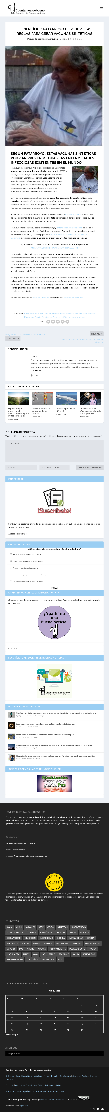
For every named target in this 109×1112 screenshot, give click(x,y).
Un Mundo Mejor (12, 1076)
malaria (78, 314)
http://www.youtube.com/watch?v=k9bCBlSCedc (54, 248)
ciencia (32, 933)
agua (9, 927)
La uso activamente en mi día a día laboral (28, 582)
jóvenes (11, 949)
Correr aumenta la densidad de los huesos (41, 411)
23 (82, 1024)
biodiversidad (79, 927)
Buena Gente (26, 1076)
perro (52, 954)
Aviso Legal (22, 1091)
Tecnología (40, 716)
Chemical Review (73, 214)
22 (68, 1024)
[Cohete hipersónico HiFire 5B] (66, 398)
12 (27, 1017)
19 (27, 1024)
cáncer (72, 933)
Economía (30, 759)
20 (41, 1024)
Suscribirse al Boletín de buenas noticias (43, 1085)
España (35, 726)
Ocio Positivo (65, 1076)
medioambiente (77, 949)
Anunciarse (20, 1085)
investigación (92, 943)
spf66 (64, 317)
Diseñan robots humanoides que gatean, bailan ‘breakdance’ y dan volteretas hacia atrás (56, 713)
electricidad (46, 938)
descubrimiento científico (36, 314)
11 (12, 1017)
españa (90, 938)
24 (96, 1024)
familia (36, 943)
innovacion (62, 943)
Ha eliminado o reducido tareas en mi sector (28, 561)
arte (41, 927)
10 (96, 1011)
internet (76, 943)
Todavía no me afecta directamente (25, 568)
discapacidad (14, 938)
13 (41, 1017)
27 (41, 1030)
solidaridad (89, 954)
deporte (84, 933)
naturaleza (13, 954)
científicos (46, 933)
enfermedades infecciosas (69, 228)
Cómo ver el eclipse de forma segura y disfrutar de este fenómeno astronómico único (55, 745)
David (44, 39)
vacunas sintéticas (76, 317)
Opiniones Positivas (80, 1076)
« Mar (8, 1034)
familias (48, 943)
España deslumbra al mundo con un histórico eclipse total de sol (45, 724)
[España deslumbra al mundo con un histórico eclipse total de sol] (11, 725)
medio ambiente (58, 949)
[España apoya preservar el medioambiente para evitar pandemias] (18, 398)
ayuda (50, 927)
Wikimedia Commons (73, 298)
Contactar (9, 1085)
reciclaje (64, 954)
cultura (60, 933)
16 (82, 1017)
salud (75, 954)
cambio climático (16, 933)
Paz (43, 954)
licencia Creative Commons (52, 1100)
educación (30, 938)
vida (60, 960)
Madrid (30, 949)
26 (27, 1030)
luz (21, 949)
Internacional (31, 716)
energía (61, 938)
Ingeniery (24, 1106)
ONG (35, 954)
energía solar (75, 938)
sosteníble (32, 960)
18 (12, 1024)
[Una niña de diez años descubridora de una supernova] (90, 398)
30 (82, 1030)
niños (26, 954)
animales (30, 927)
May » (15, 1034)
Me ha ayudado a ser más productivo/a (27, 554)
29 (68, 1030)
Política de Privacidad (37, 1091)
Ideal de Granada (41, 298)
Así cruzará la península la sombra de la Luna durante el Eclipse (45, 735)
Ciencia (63, 39)
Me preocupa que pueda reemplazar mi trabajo (30, 575)
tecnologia (48, 960)
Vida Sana (38, 1076)
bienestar (62, 927)
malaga (42, 949)
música (92, 949)
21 (55, 1024)
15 (68, 1017)
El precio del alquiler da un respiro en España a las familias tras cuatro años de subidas (55, 756)
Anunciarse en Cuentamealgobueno (30, 856)
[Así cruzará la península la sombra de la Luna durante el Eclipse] (11, 736)
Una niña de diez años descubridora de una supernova (90, 411)
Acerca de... (10, 1091)
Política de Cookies (56, 1091)
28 (54, 1030)
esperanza (12, 943)
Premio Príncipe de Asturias (47, 317)
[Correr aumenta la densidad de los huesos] (42, 398)
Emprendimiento (51, 1076)
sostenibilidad (15, 960)
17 (96, 1017)
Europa (25, 943)
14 (55, 1017)
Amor (19, 927)
